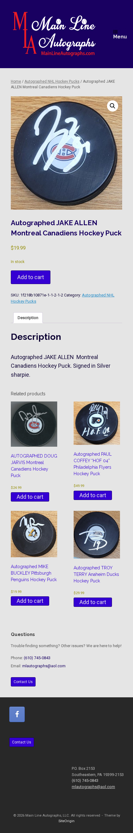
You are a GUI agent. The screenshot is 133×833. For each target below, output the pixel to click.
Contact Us (23, 682)
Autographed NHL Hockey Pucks (51, 81)
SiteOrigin (66, 821)
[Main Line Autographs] (54, 34)
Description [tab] (28, 317)
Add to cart (30, 277)
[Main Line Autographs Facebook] (17, 714)
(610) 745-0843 (37, 657)
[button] (112, 106)
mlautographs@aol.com (44, 666)
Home (16, 81)
